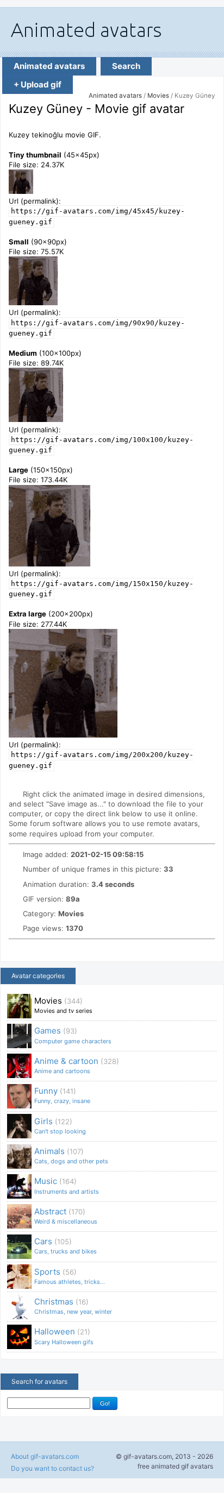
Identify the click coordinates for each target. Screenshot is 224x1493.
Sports (69, 1276)
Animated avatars (49, 66)
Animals (71, 1155)
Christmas (73, 1305)
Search (126, 66)
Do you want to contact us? (52, 1468)
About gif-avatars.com (45, 1456)
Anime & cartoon (76, 1065)
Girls (60, 1125)
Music (66, 1185)
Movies (158, 95)
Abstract (65, 1215)
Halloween (64, 1335)
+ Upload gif (37, 84)
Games (72, 1034)
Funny (62, 1095)
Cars (65, 1245)
